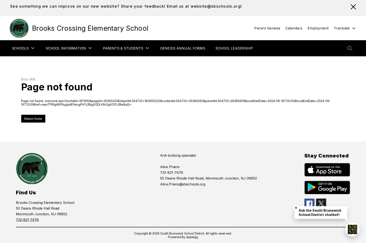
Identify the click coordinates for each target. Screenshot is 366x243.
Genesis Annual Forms (182, 48)
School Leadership (234, 48)
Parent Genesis (267, 28)
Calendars (293, 28)
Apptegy (192, 237)
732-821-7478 (27, 220)
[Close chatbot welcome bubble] (296, 207)
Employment (318, 28)
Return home (33, 118)
